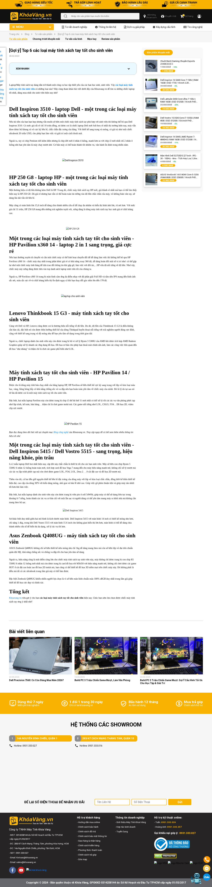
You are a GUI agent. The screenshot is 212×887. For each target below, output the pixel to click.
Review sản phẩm (111, 39)
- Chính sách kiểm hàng (88, 845)
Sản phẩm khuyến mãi (158, 52)
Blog (27, 34)
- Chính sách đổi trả (86, 831)
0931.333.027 (30, 745)
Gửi (180, 802)
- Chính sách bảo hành (87, 827)
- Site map (82, 859)
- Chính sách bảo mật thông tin (92, 836)
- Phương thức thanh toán (89, 850)
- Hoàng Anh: (168, 827)
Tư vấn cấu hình (73, 39)
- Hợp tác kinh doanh (125, 827)
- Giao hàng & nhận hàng (88, 841)
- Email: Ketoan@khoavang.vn (23, 857)
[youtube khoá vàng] (21, 870)
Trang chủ (14, 34)
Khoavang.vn (15, 598)
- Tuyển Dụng (121, 831)
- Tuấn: (165, 822)
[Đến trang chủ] (35, 16)
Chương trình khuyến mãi (46, 39)
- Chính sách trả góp (87, 855)
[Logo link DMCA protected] (165, 855)
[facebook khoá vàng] (12, 870)
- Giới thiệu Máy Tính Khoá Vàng (130, 822)
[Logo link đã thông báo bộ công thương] (172, 844)
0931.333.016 (95, 745)
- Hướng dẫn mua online (88, 822)
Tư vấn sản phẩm (43, 34)
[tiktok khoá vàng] (36, 870)
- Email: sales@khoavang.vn (22, 862)
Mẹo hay (91, 39)
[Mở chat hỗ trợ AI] (195, 878)
